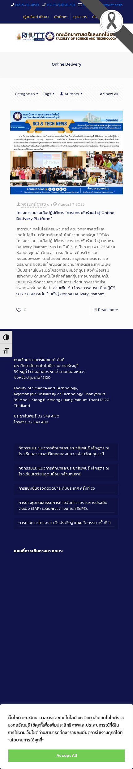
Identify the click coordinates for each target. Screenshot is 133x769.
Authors (71, 94)
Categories (25, 94)
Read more (108, 309)
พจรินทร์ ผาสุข (33, 204)
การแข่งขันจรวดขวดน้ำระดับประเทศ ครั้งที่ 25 (57, 488)
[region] (66, 736)
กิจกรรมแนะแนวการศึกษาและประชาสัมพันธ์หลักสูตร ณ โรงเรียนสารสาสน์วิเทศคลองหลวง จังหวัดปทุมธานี (64, 451)
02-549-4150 (27, 5)
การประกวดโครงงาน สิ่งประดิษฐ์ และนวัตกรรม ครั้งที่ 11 (65, 523)
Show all (110, 94)
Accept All (66, 755)
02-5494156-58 (61, 5)
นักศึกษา (61, 17)
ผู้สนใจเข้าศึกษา (36, 17)
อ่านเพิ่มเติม (65, 291)
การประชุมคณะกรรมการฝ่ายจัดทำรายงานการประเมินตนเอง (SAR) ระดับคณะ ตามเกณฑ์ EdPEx (63, 505)
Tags (47, 94)
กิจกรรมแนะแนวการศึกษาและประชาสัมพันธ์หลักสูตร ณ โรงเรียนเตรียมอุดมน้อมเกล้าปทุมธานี (64, 471)
